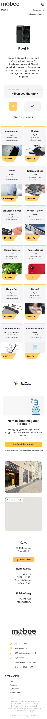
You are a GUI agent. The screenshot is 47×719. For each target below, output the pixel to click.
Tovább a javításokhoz (35, 14)
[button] (11, 159)
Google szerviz (38, 10)
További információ (12, 140)
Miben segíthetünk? (25, 93)
